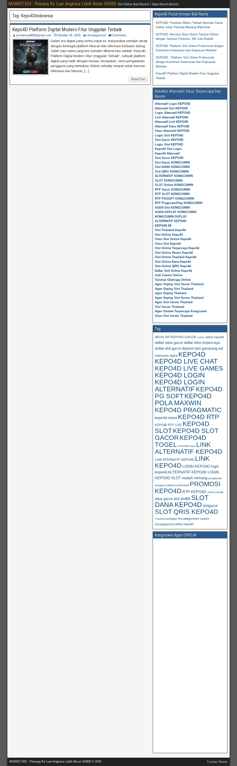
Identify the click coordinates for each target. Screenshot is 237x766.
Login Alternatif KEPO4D (172, 112)
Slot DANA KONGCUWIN (172, 167)
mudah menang (194, 478)
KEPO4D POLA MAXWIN (183, 399)
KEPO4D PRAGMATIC (188, 410)
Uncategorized (96, 35)
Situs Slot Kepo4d (168, 243)
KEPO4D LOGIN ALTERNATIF (180, 385)
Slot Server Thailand (169, 307)
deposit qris (191, 348)
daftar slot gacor (168, 348)
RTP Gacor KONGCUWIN (172, 189)
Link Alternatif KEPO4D (171, 117)
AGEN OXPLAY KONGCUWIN (175, 212)
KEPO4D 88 (163, 225)
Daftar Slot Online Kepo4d (173, 270)
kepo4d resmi (166, 418)
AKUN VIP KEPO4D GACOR (175, 337)
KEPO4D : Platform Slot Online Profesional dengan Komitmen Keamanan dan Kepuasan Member (185, 62)
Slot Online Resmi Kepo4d (174, 252)
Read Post (138, 79)
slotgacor (210, 506)
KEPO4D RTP (198, 416)
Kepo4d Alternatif (167, 153)
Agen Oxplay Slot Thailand (174, 288)
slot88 (185, 499)
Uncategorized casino (193, 518)
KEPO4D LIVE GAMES (189, 368)
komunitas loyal (186, 446)
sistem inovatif (215, 492)
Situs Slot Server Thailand (174, 316)
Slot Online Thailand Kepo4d (175, 257)
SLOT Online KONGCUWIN (174, 185)
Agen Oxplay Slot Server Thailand (179, 284)
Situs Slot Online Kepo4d (173, 239)
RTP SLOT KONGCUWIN (172, 194)
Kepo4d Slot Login (168, 149)
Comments (119, 35)
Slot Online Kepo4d (169, 234)
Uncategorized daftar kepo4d (174, 524)
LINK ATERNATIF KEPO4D (174, 459)
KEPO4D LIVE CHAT (186, 361)
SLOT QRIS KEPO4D (186, 511)
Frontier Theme (217, 762)
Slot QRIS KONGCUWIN (172, 171)
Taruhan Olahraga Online (173, 279)
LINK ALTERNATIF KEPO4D (188, 448)
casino (201, 337)
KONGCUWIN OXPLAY (171, 216)
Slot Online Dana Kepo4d (173, 261)
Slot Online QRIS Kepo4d (173, 266)
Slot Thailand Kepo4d (170, 230)
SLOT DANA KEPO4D (182, 501)
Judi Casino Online (168, 275)
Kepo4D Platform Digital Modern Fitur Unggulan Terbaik (67, 29)
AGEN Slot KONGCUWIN (172, 207)
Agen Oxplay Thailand (171, 293)
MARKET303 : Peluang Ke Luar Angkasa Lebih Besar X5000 (62, 3)
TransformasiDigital (166, 518)
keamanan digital (166, 355)
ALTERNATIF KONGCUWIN (174, 176)
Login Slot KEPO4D (169, 135)
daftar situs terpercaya (202, 343)
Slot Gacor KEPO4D (169, 140)
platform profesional (178, 485)
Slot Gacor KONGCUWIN (172, 162)
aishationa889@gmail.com (33, 35)
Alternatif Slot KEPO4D (171, 108)
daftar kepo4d (215, 337)
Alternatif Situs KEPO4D (172, 126)
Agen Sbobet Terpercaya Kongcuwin (181, 311)
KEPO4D (192, 354)
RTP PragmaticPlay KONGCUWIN (178, 203)
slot (176, 499)
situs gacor (164, 499)
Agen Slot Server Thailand (174, 302)
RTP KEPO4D (194, 492)
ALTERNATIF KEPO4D (170, 221)
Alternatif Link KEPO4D (171, 122)
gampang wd (212, 348)
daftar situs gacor (169, 343)
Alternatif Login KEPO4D (172, 103)
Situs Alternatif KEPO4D (172, 131)
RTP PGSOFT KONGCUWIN (174, 198)
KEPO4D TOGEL (180, 441)
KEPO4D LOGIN (180, 375)
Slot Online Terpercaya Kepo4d (177, 248)
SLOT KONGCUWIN (169, 180)
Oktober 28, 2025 (69, 35)
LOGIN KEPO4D (196, 466)
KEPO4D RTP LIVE (168, 425)
